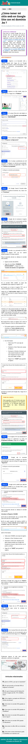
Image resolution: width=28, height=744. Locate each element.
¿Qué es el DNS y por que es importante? (14, 681)
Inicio (4, 9)
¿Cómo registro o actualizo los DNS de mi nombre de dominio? (14, 699)
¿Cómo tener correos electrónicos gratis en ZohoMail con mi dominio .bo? (13, 732)
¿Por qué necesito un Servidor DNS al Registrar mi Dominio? (13, 686)
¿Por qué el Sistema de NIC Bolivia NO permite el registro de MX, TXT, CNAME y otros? (13, 692)
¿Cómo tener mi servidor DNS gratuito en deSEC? (14, 704)
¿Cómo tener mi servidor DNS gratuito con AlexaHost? (13, 721)
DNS (10, 9)
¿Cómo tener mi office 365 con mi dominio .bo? (14, 727)
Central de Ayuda (15, 2)
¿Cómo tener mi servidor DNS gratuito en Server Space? (14, 715)
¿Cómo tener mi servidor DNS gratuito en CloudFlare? (14, 710)
